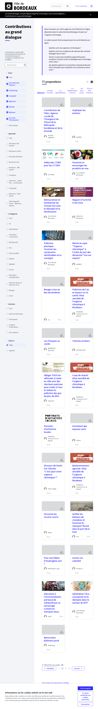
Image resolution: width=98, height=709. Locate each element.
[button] (9, 73)
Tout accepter (85, 688)
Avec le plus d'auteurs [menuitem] (89, 90)
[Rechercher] (67, 6)
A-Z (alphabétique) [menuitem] (60, 91)
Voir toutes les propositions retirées (55, 683)
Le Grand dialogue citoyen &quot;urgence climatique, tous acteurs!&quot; (35, 13)
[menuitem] (16, 65)
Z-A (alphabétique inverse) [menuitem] (72, 90)
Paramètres (85, 704)
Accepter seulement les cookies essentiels (85, 696)
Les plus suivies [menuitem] (81, 90)
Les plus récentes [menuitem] (50, 91)
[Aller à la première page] (21, 6)
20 (62, 665)
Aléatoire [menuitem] (41, 93)
